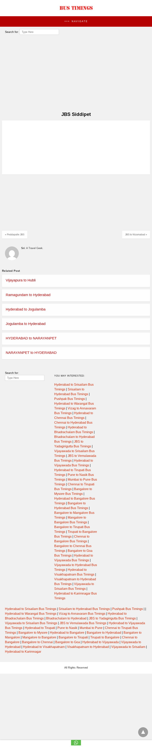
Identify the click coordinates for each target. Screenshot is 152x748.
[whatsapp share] (76, 744)
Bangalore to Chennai (37, 642)
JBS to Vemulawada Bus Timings (83, 623)
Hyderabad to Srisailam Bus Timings (30, 609)
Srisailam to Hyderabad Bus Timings (84, 609)
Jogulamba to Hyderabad (26, 324)
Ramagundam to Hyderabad (28, 295)
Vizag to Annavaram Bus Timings (82, 613)
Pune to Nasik (67, 628)
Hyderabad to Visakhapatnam (44, 647)
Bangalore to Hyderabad (104, 632)
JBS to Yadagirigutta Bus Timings (112, 618)
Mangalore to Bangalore (39, 637)
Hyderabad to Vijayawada (100, 642)
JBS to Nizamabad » (136, 234)
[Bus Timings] (76, 11)
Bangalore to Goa (67, 642)
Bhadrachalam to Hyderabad (66, 618)
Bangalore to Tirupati (73, 637)
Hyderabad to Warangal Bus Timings (30, 613)
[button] (76, 21)
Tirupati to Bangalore (105, 637)
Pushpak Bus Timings (69, 399)
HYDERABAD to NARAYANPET (31, 338)
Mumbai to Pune (91, 628)
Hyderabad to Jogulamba (26, 309)
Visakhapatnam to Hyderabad (88, 647)
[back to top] (143, 732)
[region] (74, 128)
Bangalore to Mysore (33, 632)
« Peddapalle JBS (14, 234)
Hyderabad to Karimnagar (23, 651)
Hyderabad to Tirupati (40, 628)
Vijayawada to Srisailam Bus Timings (31, 623)
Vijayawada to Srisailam (128, 647)
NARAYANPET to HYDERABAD (31, 353)
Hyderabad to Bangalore (67, 632)
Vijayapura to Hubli (21, 280)
